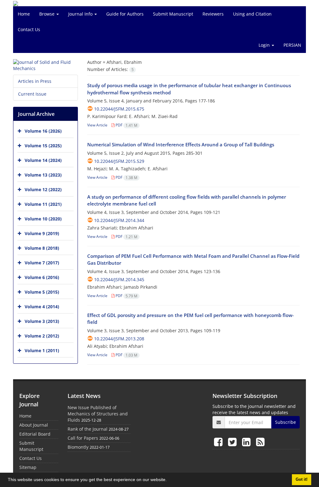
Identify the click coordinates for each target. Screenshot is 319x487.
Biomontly (78, 447)
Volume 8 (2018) (42, 248)
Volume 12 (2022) (43, 189)
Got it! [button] (301, 479)
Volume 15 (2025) (43, 146)
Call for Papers (83, 438)
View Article (97, 125)
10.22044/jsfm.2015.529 (119, 161)
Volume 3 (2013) (42, 321)
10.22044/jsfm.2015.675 (119, 109)
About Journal (33, 425)
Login (265, 45)
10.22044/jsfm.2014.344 (119, 220)
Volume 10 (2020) (43, 219)
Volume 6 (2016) (42, 277)
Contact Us (29, 29)
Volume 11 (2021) (43, 204)
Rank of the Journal (87, 429)
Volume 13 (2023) (43, 175)
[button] (169, 480)
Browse (47, 14)
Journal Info (81, 14)
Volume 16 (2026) (43, 131)
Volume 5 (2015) (42, 292)
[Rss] (260, 441)
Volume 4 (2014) (42, 307)
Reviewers (213, 14)
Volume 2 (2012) (42, 336)
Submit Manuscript (173, 14)
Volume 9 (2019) (42, 233)
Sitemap (27, 467)
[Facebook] (219, 441)
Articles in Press (34, 81)
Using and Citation (252, 14)
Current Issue (32, 94)
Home (24, 14)
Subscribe (285, 422)
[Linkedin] (247, 441)
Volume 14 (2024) (43, 160)
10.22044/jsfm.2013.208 (119, 339)
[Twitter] (233, 441)
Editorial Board (34, 434)
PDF (126, 125)
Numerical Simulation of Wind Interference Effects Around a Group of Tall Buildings (180, 144)
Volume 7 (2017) (42, 263)
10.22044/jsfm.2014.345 (119, 279)
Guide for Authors (125, 14)
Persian (292, 45)
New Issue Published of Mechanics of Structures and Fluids (98, 413)
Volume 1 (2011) (42, 350)
